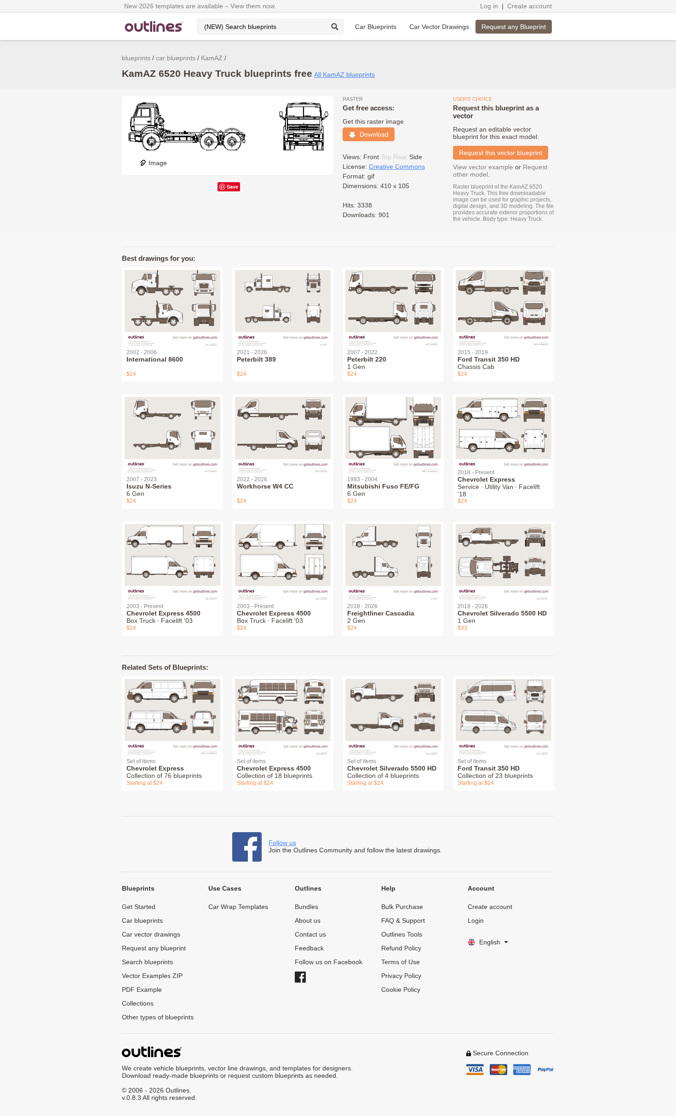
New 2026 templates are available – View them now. (200, 6)
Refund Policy (401, 948)
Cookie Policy (400, 989)
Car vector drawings (151, 934)
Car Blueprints (375, 26)
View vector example (483, 167)
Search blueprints (147, 962)
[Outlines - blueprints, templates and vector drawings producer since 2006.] (154, 26)
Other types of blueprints (158, 1017)
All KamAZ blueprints (344, 74)
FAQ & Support (403, 920)
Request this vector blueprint (500, 152)
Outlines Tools (401, 934)
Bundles (306, 906)
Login (476, 920)
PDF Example (142, 989)
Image (158, 163)
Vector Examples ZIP (152, 975)
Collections (138, 1003)
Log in (489, 6)
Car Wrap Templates (238, 906)
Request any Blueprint (513, 26)
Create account (529, 6)
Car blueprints (142, 920)
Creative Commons (397, 166)
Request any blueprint (154, 948)
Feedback (309, 948)
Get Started (138, 906)
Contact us (310, 934)
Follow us (282, 842)
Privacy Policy (401, 975)
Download (372, 134)
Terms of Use (400, 962)
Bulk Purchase (402, 906)
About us (308, 920)
